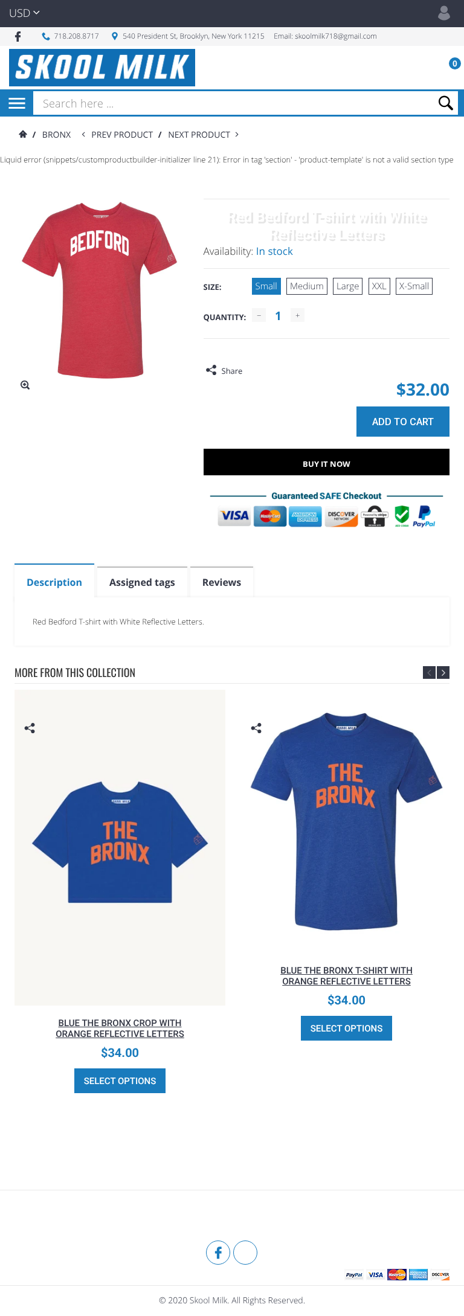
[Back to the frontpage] (22, 135)
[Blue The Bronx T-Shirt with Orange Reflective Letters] (346, 821)
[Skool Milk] (44, 1217)
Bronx (56, 135)
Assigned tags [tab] (142, 582)
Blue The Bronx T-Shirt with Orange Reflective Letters (346, 976)
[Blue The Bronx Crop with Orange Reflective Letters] (119, 848)
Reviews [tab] (221, 582)
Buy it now (326, 463)
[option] (119, 898)
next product (201, 135)
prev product (124, 135)
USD (19, 13)
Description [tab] (54, 582)
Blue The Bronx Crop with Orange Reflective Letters (120, 1028)
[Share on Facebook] (254, 371)
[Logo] (102, 67)
